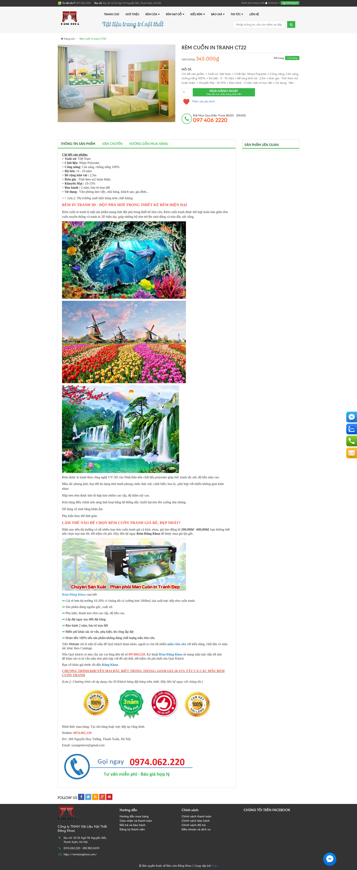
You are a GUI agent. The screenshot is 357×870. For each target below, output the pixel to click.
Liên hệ (254, 14)
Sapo (215, 865)
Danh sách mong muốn (253, 2)
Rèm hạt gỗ (174, 14)
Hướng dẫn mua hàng (148, 144)
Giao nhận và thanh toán (136, 820)
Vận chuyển (112, 144)
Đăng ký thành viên (132, 829)
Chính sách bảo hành (196, 820)
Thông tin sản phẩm (78, 144)
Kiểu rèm (196, 14)
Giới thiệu (132, 14)
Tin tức (236, 14)
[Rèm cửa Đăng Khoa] (70, 14)
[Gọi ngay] (351, 441)
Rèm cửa (151, 14)
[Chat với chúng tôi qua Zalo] (351, 429)
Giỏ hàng (292, 2)
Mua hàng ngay (223, 92)
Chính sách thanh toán (196, 816)
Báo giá (216, 14)
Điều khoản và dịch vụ (196, 829)
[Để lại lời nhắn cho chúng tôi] (351, 453)
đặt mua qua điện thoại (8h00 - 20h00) (219, 118)
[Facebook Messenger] (351, 417)
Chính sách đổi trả (194, 825)
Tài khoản (272, 2)
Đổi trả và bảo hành (132, 825)
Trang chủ (111, 14)
